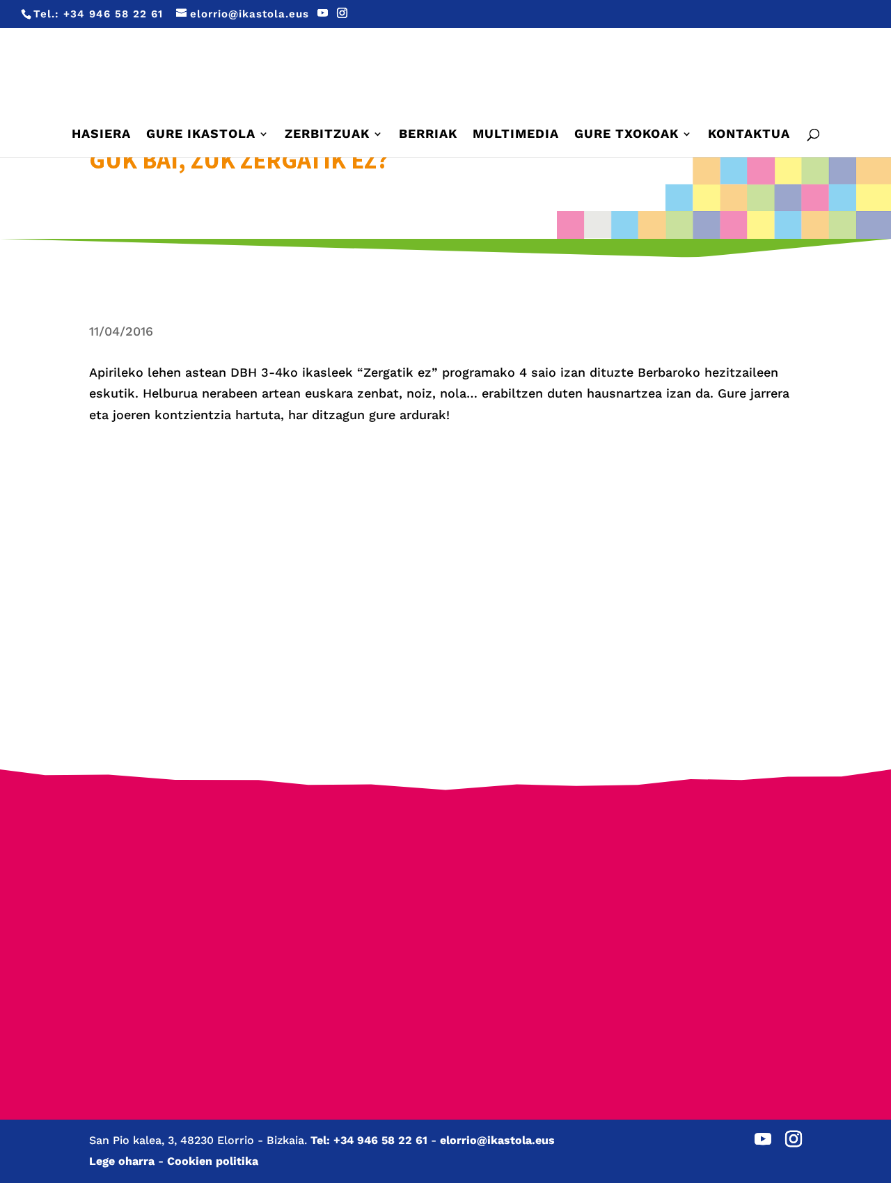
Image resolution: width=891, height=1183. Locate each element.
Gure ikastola (200, 135)
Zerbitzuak (327, 135)
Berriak (428, 135)
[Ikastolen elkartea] (163, 875)
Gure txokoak (626, 135)
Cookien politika (212, 1161)
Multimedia (516, 135)
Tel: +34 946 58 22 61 (368, 1140)
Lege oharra (122, 1161)
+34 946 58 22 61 (113, 14)
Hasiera (101, 135)
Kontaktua (749, 135)
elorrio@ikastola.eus (497, 1140)
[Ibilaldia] (351, 928)
